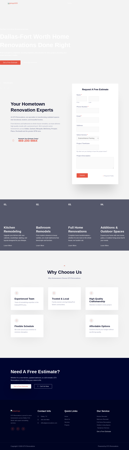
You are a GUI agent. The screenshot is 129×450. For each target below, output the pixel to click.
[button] (111, 3)
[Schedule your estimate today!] (13, 140)
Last (90, 102)
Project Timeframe (83, 143)
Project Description (83, 156)
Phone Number (82, 107)
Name (79, 95)
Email (79, 116)
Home (70, 3)
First (78, 102)
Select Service (82, 135)
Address (80, 125)
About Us (78, 3)
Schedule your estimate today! (28, 138)
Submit (82, 175)
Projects (95, 3)
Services (87, 3)
